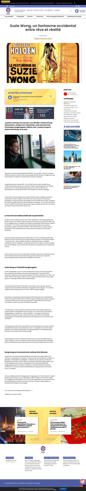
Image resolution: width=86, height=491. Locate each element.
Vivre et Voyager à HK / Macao (55, 16)
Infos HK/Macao (49, 10)
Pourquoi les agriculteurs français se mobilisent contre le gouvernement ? (26, 425)
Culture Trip (67, 103)
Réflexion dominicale (69, 118)
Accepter (63, 489)
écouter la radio (82, 11)
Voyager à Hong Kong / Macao (20, 99)
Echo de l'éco (67, 109)
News (75, 116)
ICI (32, 390)
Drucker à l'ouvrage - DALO (71, 107)
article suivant (53, 412)
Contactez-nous (19, 11)
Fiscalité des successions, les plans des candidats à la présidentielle (72, 187)
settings (54, 489)
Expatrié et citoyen (39, 10)
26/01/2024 (30, 431)
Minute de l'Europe (68, 116)
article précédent (33, 412)
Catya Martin (72, 93)
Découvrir (34, 439)
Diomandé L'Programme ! (70, 105)
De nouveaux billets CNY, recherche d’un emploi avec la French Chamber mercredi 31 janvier (58, 426)
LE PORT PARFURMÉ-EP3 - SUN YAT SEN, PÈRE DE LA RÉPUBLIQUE (72, 168)
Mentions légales (10, 462)
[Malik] (30, 113)
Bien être (30, 16)
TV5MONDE (57, 10)
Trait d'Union (67, 120)
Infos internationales (20, 10)
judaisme (75, 114)
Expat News (30, 10)
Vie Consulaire (9, 16)
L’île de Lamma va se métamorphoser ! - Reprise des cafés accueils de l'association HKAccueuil (71, 146)
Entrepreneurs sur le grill (74, 16)
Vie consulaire (74, 120)
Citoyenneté (20, 16)
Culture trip (39, 16)
